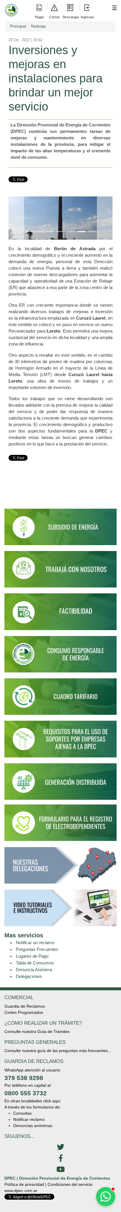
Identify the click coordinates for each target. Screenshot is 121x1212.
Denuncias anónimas (32, 1125)
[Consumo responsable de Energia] (60, 657)
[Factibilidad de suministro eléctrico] (60, 614)
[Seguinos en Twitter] (60, 1147)
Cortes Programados (23, 1012)
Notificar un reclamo (35, 942)
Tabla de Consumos (35, 962)
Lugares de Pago (32, 956)
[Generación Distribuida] (60, 781)
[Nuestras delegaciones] (60, 868)
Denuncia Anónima (34, 969)
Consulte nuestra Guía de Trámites (37, 1031)
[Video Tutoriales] (60, 910)
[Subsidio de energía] (60, 529)
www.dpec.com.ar (20, 1190)
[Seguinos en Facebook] (60, 1158)
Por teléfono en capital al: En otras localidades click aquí (32, 1093)
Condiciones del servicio (70, 1184)
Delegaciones (29, 976)
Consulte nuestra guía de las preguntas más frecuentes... (57, 1050)
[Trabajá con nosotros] (60, 572)
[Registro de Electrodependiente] (60, 822)
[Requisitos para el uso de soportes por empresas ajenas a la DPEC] (60, 741)
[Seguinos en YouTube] (60, 1169)
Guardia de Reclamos (24, 1006)
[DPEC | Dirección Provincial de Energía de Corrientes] (10, 6)
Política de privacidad (24, 1184)
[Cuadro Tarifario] (60, 699)
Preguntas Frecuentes (37, 949)
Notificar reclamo (29, 1119)
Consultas (22, 1113)
